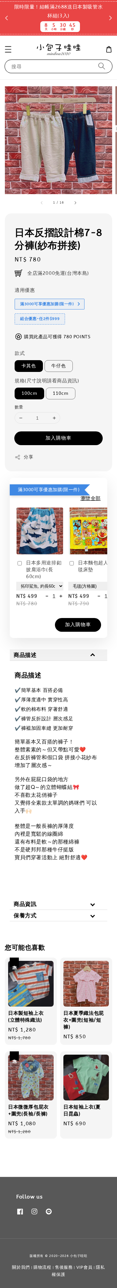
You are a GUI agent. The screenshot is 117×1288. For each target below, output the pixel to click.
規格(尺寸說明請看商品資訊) (47, 381)
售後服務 (64, 1267)
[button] (8, 49)
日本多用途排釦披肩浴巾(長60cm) (43, 569)
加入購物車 (59, 438)
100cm (29, 393)
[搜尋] (101, 66)
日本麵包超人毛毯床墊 (95, 566)
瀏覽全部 (91, 498)
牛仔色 (58, 366)
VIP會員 (84, 1267)
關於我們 (21, 1267)
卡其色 (28, 366)
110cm (61, 393)
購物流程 (42, 1267)
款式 (20, 353)
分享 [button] (28, 457)
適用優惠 (25, 290)
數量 (19, 407)
